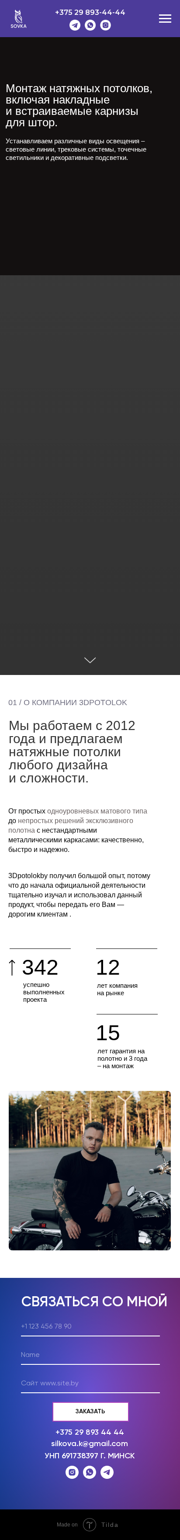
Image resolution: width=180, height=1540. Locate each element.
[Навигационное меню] (165, 18)
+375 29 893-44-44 (90, 12)
